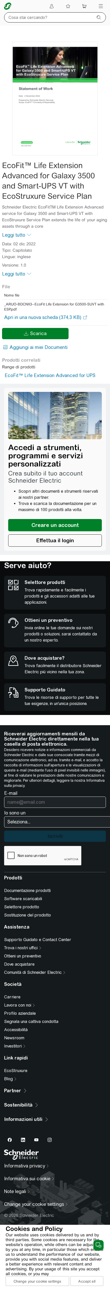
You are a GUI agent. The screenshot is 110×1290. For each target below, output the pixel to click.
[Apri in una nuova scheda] (42, 317)
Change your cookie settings (37, 1281)
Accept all (86, 1281)
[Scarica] (54, 98)
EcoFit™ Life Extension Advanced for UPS (50, 375)
